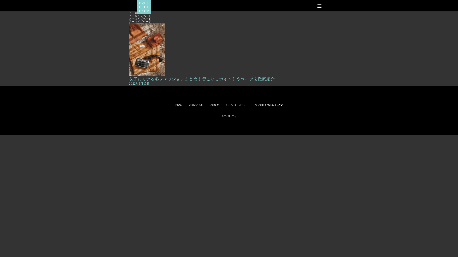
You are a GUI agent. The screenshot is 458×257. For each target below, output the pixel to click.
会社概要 (214, 105)
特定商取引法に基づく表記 (269, 105)
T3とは (178, 105)
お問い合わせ (196, 105)
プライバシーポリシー (237, 105)
